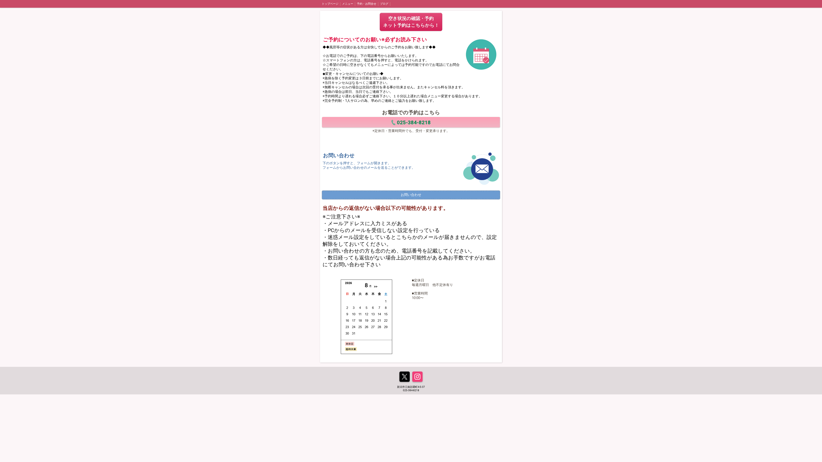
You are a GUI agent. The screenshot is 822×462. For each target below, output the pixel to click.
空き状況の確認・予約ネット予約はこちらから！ (411, 22)
